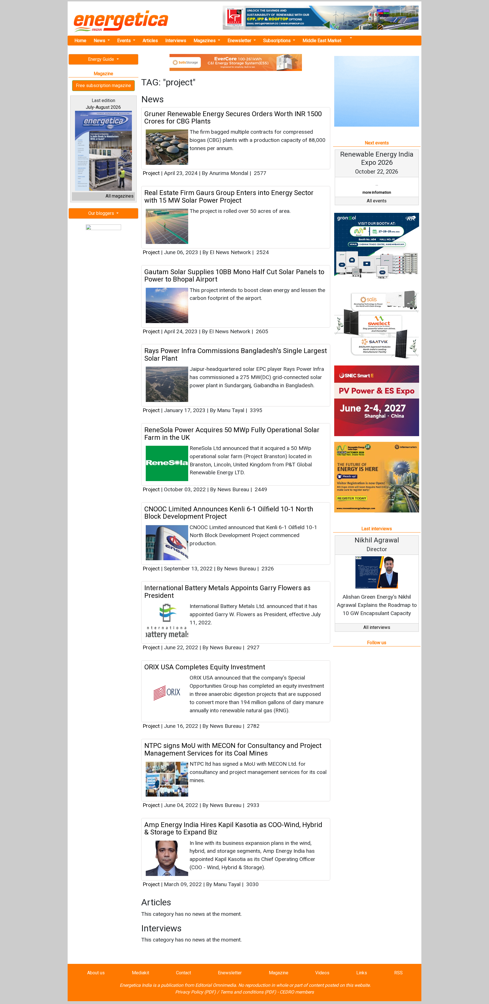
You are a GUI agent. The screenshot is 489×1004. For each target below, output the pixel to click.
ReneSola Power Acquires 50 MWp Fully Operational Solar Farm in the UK (231, 433)
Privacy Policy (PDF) (195, 992)
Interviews (175, 40)
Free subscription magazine (103, 85)
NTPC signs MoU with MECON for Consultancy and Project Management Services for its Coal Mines (232, 749)
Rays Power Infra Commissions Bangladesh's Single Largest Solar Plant (235, 354)
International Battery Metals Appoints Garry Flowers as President (227, 591)
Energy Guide (101, 59)
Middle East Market (322, 40)
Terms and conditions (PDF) (248, 992)
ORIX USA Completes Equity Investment (204, 667)
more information (377, 192)
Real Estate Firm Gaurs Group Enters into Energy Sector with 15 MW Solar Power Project (229, 196)
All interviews (376, 627)
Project (151, 173)
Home (80, 40)
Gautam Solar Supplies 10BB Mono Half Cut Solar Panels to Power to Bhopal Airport (234, 275)
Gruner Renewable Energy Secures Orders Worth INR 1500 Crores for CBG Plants (233, 117)
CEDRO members (297, 992)
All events (377, 201)
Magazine (278, 972)
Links (361, 972)
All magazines (120, 196)
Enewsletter (240, 40)
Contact (183, 972)
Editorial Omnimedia (215, 985)
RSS (398, 972)
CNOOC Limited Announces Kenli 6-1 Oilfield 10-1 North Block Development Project (228, 512)
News (100, 40)
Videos (322, 972)
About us (96, 972)
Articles (150, 40)
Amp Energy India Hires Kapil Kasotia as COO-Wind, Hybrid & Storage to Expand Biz (233, 828)
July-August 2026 (103, 107)
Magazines (205, 40)
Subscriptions (277, 40)
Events (124, 40)
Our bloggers (101, 213)
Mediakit (140, 972)
